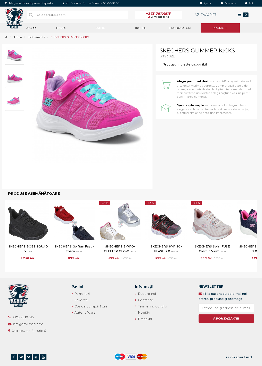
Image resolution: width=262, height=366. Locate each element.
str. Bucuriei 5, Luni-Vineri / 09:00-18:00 (92, 3)
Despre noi (146, 294)
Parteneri (81, 294)
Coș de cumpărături (90, 306)
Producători (180, 27)
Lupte (100, 27)
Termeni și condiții (152, 306)
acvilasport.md (239, 357)
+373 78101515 (158, 15)
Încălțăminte (36, 37)
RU (250, 3)
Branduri (144, 319)
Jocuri (31, 27)
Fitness (60, 27)
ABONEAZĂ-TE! (226, 318)
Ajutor (207, 3)
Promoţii (220, 27)
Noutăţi (143, 312)
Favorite (80, 300)
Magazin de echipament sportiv (30, 3)
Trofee (140, 27)
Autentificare (84, 312)
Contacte (230, 3)
